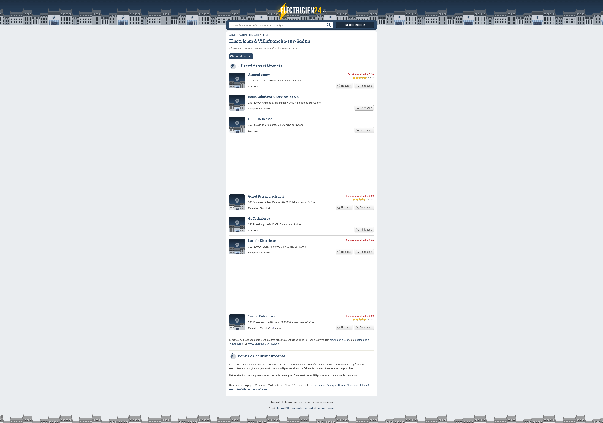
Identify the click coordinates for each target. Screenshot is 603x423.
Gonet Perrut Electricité (266, 196)
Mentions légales (299, 408)
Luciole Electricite (262, 240)
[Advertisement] (301, 273)
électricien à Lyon (339, 340)
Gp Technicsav (259, 218)
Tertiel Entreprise (261, 316)
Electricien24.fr (301, 11)
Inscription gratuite (326, 408)
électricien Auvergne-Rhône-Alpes (334, 385)
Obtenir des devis (241, 56)
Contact (312, 408)
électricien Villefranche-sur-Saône (248, 389)
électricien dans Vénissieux (263, 343)
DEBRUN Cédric (260, 118)
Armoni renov (259, 74)
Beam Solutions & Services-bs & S (273, 96)
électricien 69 (361, 385)
